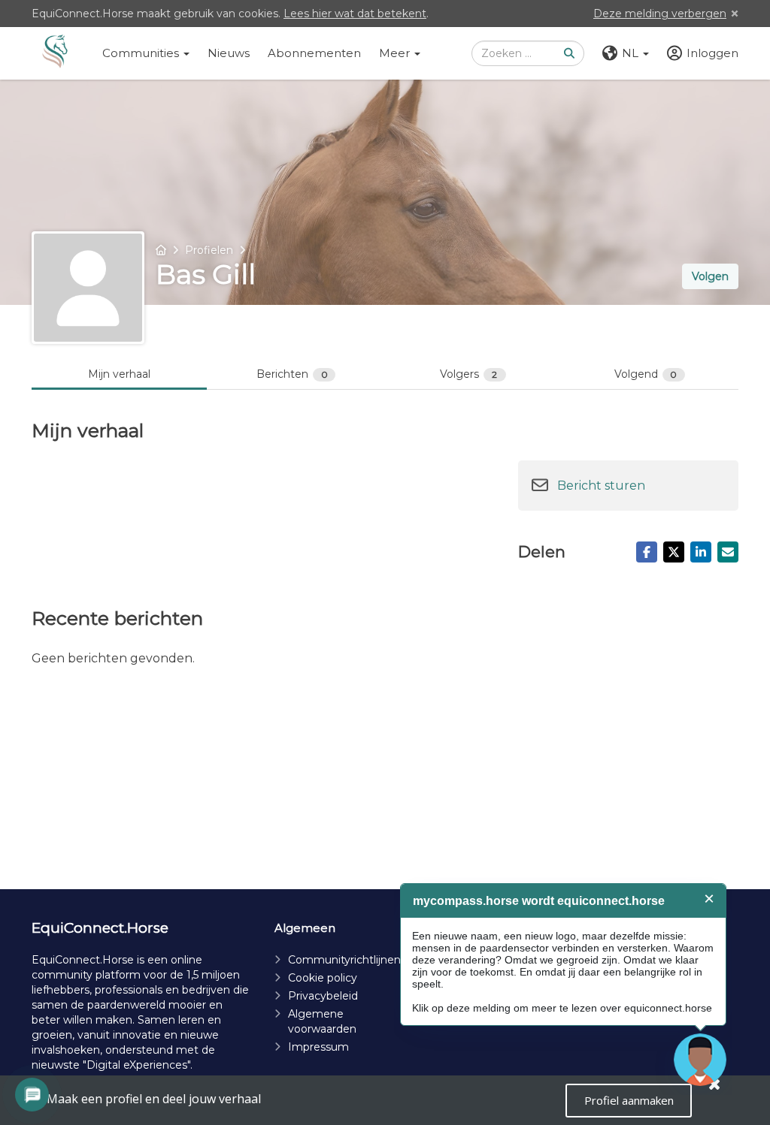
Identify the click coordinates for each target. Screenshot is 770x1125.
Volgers (469, 374)
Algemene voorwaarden (322, 1021)
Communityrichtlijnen (344, 960)
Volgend (646, 374)
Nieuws (229, 53)
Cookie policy (322, 978)
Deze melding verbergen (659, 13)
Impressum (318, 1047)
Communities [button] (142, 53)
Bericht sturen (601, 485)
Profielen (209, 250)
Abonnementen (314, 53)
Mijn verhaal (119, 374)
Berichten (292, 374)
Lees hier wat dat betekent (354, 13)
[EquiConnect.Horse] (55, 53)
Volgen (710, 276)
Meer (396, 53)
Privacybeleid (323, 996)
